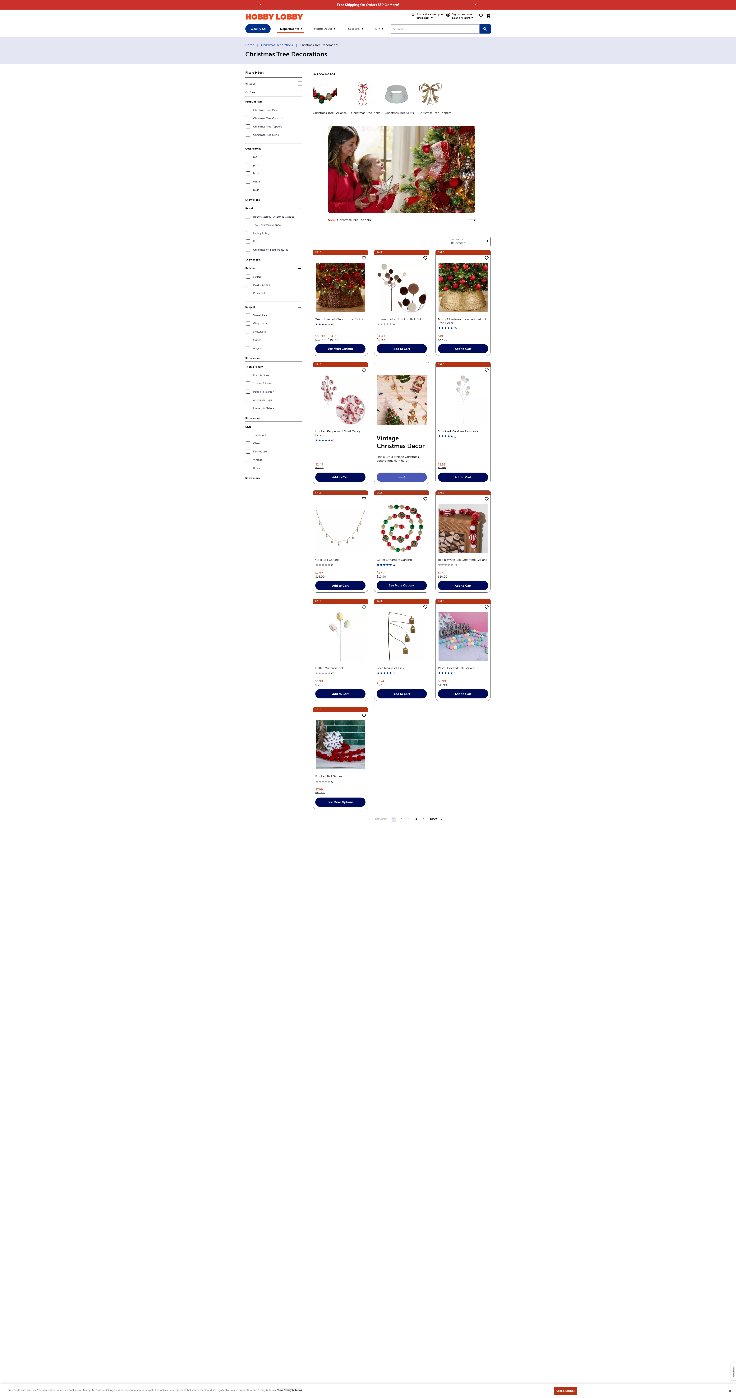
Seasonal (354, 28)
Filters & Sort (254, 72)
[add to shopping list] (364, 258)
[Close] (730, 1391)
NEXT (433, 819)
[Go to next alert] (475, 5)
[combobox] (435, 29)
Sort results (456, 239)
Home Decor (323, 28)
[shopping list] (481, 15)
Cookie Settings (565, 1390)
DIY (377, 28)
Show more (252, 199)
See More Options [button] (340, 348)
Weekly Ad (258, 28)
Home (249, 45)
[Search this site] (485, 29)
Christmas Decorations (277, 45)
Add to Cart (401, 348)
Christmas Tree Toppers (354, 219)
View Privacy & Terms (289, 1390)
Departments (289, 28)
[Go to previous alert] (260, 5)
